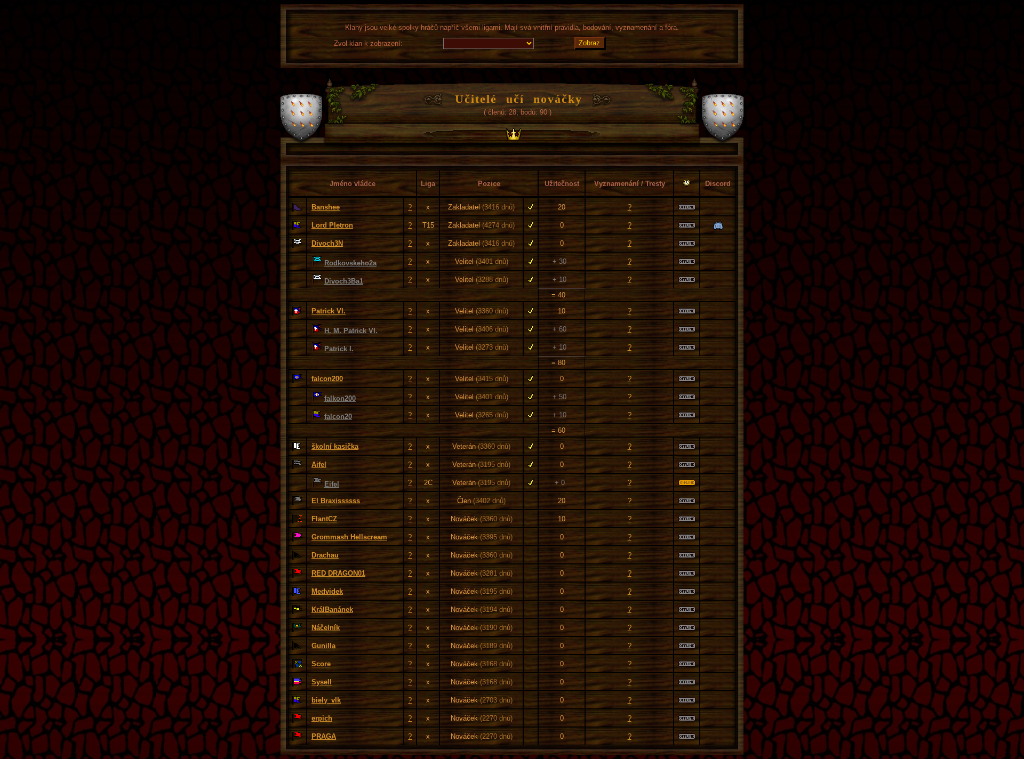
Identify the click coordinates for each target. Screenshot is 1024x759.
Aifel (318, 465)
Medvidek (327, 591)
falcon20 (338, 417)
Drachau (325, 555)
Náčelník (325, 628)
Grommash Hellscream (349, 537)
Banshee (325, 207)
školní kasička (334, 446)
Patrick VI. (328, 311)
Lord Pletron (332, 225)
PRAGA (323, 736)
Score (321, 664)
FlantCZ (324, 519)
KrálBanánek (332, 609)
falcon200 (327, 379)
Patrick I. (339, 349)
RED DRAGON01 (338, 573)
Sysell (321, 682)
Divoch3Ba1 (343, 281)
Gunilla (323, 646)
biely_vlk (326, 700)
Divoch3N (327, 243)
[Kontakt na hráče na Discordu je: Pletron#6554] (718, 226)
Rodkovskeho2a (350, 263)
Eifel (331, 484)
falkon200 (340, 398)
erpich (321, 718)
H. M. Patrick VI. (351, 331)
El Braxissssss (335, 501)
